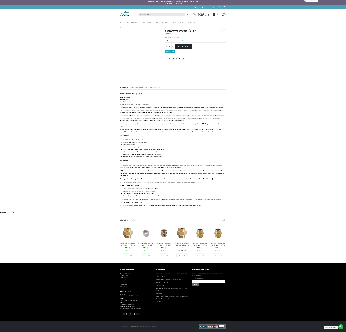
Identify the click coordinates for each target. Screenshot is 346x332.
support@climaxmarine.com (127, 304)
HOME (121, 22)
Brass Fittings (174, 40)
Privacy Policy (123, 284)
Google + (176, 58)
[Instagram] (222, 7)
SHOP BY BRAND (146, 22)
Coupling (122, 243)
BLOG (174, 22)
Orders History (123, 277)
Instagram (135, 314)
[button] (223, 220)
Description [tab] (124, 87)
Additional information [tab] (139, 87)
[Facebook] (213, 7)
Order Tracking (124, 275)
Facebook (166, 58)
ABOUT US (182, 22)
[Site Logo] (129, 14)
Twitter (169, 58)
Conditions (127, 279)
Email (179, 58)
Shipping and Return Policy (127, 273)
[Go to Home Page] (120, 27)
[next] (225, 30)
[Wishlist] (218, 14)
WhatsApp (183, 58)
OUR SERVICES (165, 22)
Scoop (192, 40)
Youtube (130, 314)
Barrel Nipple (177, 243)
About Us (122, 282)
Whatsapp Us (123, 286)
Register (207, 6)
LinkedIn (173, 58)
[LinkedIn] (225, 7)
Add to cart (185, 46)
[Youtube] (219, 7)
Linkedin (139, 314)
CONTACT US (191, 22)
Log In (198, 6)
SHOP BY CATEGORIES (132, 22)
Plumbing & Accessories (184, 40)
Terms (121, 279)
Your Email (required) (197, 278)
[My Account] (214, 14)
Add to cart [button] (128, 255)
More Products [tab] (155, 87)
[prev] (222, 30)
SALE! (156, 22)
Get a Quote (170, 51)
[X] (216, 7)
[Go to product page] (128, 233)
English (308, 1)
